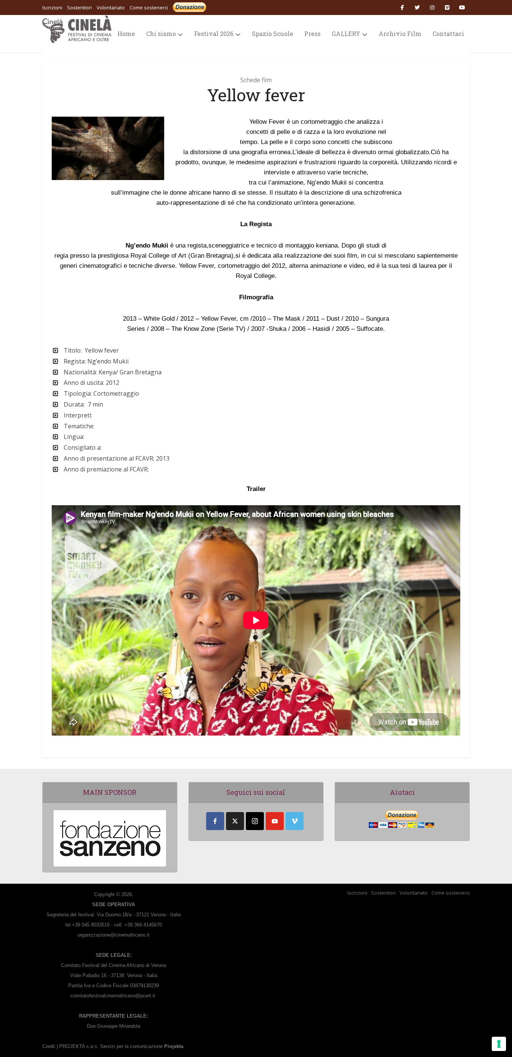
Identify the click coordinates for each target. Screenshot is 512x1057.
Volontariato (414, 892)
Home (126, 34)
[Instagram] (255, 821)
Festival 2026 (214, 34)
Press (312, 34)
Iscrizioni (357, 892)
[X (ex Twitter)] (235, 821)
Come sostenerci (149, 7)
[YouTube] (275, 821)
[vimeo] (295, 821)
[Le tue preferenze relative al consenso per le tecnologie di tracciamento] (499, 1044)
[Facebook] (215, 821)
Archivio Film (400, 34)
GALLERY (346, 34)
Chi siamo (161, 34)
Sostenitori (383, 892)
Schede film (256, 80)
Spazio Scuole (272, 34)
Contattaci (448, 34)
